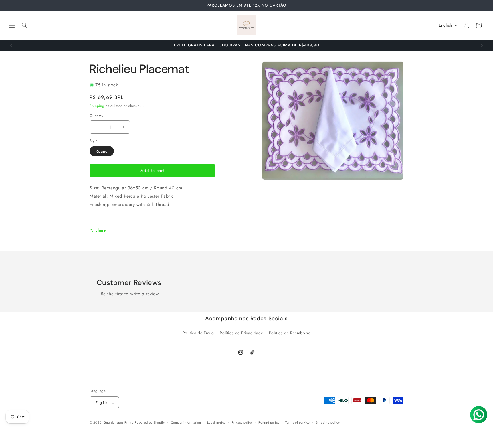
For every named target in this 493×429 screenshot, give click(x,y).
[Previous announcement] (11, 45)
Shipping (97, 105)
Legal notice (216, 422)
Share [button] (100, 230)
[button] (12, 25)
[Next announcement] (482, 45)
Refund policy (268, 422)
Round (102, 151)
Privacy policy (242, 422)
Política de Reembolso (290, 332)
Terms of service (297, 422)
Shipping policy (328, 422)
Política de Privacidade (241, 332)
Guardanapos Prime (119, 422)
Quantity (96, 115)
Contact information (186, 422)
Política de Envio (198, 332)
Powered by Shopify (150, 422)
